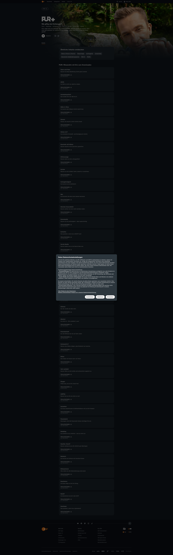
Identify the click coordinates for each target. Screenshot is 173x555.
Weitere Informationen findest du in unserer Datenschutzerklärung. (77, 292)
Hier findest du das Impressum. (67, 291)
